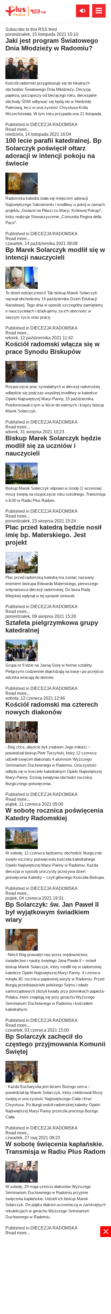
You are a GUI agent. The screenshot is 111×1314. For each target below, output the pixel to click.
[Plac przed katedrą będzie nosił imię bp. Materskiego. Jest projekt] (21, 572)
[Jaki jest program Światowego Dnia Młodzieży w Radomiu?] (21, 77)
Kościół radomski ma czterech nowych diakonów (51, 708)
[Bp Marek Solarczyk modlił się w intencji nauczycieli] (21, 287)
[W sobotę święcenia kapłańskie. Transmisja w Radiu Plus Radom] (21, 1181)
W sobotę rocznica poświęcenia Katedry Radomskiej (54, 814)
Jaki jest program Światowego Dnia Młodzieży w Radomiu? (51, 44)
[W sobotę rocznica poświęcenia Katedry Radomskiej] (21, 847)
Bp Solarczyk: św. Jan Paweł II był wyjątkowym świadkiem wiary (52, 912)
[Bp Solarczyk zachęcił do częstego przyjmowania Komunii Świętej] (21, 1081)
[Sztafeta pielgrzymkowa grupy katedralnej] (21, 659)
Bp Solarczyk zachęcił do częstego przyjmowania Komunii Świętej (55, 1044)
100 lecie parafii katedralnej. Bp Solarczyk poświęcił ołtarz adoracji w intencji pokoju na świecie (53, 152)
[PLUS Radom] (25, 11)
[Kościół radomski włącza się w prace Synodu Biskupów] (21, 381)
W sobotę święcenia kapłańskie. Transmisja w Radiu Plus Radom (55, 1147)
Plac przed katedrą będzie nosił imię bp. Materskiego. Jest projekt (53, 535)
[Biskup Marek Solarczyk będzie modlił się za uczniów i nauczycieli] (21, 482)
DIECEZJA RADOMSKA (54, 124)
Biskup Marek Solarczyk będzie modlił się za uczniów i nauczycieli (53, 445)
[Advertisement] (55, 1275)
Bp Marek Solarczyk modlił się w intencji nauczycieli (55, 253)
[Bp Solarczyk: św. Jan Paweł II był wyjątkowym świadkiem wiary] (21, 949)
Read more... (17, 129)
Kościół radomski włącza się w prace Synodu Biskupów (52, 347)
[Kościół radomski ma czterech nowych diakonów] (21, 741)
